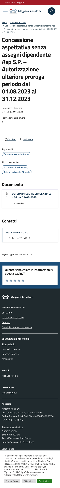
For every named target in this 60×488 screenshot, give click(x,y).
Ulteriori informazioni (27, 475)
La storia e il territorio (13, 317)
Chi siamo (7, 312)
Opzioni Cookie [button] (12, 480)
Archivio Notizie (10, 376)
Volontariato (8, 448)
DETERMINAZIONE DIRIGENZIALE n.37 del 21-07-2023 (31, 195)
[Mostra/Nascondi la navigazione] (5, 11)
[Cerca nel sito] (51, 11)
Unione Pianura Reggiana (14, 2)
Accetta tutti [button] (44, 480)
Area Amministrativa (17, 232)
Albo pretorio (8, 344)
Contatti (6, 322)
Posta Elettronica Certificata (16, 438)
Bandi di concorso (11, 349)
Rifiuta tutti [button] (29, 480)
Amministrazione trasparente (17, 327)
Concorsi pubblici (10, 354)
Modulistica (7, 359)
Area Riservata (9, 392)
